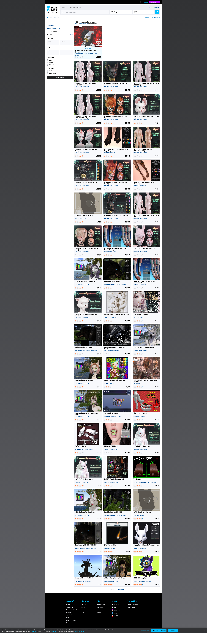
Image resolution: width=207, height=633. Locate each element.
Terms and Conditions (79, 631)
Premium (68, 612)
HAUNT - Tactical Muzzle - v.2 (114, 479)
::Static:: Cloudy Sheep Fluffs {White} (116, 314)
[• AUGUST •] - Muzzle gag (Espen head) (86, 249)
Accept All (173, 630)
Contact (83, 604)
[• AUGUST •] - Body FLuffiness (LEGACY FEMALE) (85, 117)
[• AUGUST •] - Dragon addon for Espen (86, 315)
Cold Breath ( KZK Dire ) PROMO (86, 545)
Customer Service (101, 609)
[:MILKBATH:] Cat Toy (111, 446)
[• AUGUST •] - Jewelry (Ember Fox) (116, 83)
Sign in (146, 2)
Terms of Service (101, 604)
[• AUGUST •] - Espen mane (84, 479)
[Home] (47, 18)
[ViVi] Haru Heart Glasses (142, 512)
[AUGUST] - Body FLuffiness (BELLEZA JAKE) (142, 150)
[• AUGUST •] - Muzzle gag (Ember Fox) (115, 117)
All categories (50, 25)
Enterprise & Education (72, 609)
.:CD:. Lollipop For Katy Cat (84, 380)
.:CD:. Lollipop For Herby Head (114, 578)
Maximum (63, 41)
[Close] (204, 630)
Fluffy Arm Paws (80, 446)
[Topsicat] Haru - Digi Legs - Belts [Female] (144, 183)
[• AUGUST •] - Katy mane (141, 446)
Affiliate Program (131, 607)
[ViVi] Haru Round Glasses (84, 215)
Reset (71, 34)
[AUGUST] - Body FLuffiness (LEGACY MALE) (146, 216)
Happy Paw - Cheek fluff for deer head (146, 545)
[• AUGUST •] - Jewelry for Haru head (116, 215)
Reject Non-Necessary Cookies (159, 630)
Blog (67, 617)
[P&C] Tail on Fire (110, 545)
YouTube (116, 615)
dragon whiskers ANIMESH (84, 578)
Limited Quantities (54, 71)
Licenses (99, 612)
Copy (50, 60)
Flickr (115, 607)
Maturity (135, 11)
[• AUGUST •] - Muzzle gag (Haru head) (144, 249)
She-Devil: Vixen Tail (140, 413)
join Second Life (84, 23)
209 (119, 589)
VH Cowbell (137, 479)
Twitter (116, 613)
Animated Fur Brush (111, 413)
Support (68, 622)
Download (69, 615)
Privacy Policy (100, 607)
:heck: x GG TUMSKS (140, 314)
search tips (150, 7)
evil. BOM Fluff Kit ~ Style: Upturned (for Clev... (145, 381)
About (83, 607)
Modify (51, 62)
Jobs (83, 609)
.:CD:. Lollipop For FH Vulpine (85, 281)
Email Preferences (70, 620)
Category (113, 11)
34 (113, 387)
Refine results (60, 77)
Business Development (132, 604)
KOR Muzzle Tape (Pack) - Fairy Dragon (85, 51)
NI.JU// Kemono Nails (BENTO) (114, 380)
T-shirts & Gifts (70, 607)
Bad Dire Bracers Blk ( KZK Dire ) (115, 512)
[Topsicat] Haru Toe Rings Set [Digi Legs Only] (116, 150)
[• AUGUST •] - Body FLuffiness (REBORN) (85, 84)
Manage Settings (145, 630)
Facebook (116, 604)
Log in (76, 23)
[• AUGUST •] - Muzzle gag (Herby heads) (115, 183)
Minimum (49, 41)
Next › (123, 589)
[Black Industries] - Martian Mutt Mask (115, 348)
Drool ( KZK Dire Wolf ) (112, 281)
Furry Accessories (54, 17)
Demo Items (52, 73)
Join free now (154, 2)
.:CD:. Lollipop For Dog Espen (143, 347)
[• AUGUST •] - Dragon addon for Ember (86, 150)
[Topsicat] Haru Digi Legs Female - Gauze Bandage (116, 249)
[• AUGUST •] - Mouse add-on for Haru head (146, 117)
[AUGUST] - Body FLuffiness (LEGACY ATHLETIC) (146, 84)
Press (83, 612)
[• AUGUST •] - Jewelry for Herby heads (86, 183)
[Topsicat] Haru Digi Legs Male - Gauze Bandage (144, 282)
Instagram (117, 610)
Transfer (51, 64)
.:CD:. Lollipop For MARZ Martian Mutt (86, 414)
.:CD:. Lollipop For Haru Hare (85, 512)
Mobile (68, 604)
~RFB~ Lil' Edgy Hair (140, 578)
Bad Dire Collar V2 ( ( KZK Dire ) (85, 347)
